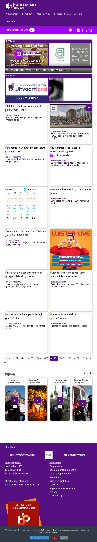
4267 (61, 358)
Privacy (53, 492)
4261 (15, 358)
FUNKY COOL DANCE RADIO (70, 264)
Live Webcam (70, 30)
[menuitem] (13, 14)
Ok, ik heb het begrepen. (39, 538)
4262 (23, 358)
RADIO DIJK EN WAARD (70, 260)
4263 (30, 358)
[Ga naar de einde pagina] (5, 363)
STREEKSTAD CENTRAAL (71, 257)
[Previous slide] (7, 455)
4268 (68, 358)
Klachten (54, 484)
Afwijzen (54, 538)
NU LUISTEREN (76, 30)
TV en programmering (61, 473)
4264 (38, 358)
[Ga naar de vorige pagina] (9, 358)
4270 (84, 358)
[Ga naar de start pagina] (5, 358)
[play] (32, 30)
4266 (53, 358)
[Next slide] (90, 455)
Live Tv (84, 30)
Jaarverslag (56, 495)
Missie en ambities (59, 481)
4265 (46, 358)
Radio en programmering (63, 470)
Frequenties (56, 466)
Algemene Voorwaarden (62, 488)
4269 (76, 358)
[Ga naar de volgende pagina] (90, 358)
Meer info (64, 538)
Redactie (54, 477)
